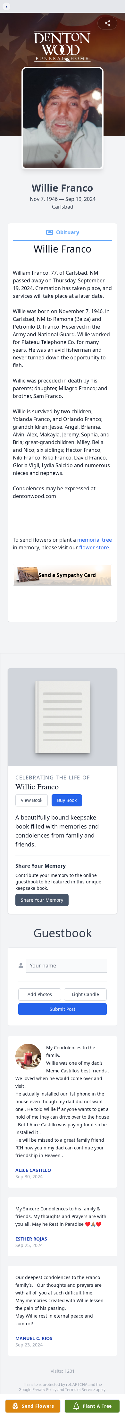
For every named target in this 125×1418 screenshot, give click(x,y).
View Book (31, 800)
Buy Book (67, 800)
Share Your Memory (42, 900)
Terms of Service (80, 1389)
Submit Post (62, 1009)
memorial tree (94, 539)
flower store (94, 547)
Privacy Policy (44, 1389)
